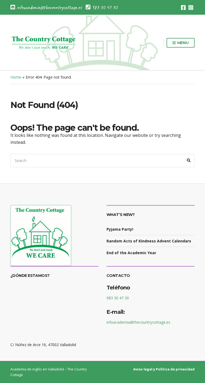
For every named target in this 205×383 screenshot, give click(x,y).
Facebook (183, 7)
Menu (182, 42)
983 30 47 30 (118, 297)
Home (15, 77)
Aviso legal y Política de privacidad (164, 369)
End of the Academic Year (131, 252)
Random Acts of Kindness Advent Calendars (149, 240)
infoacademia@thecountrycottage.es (138, 322)
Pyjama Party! (120, 229)
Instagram (191, 7)
